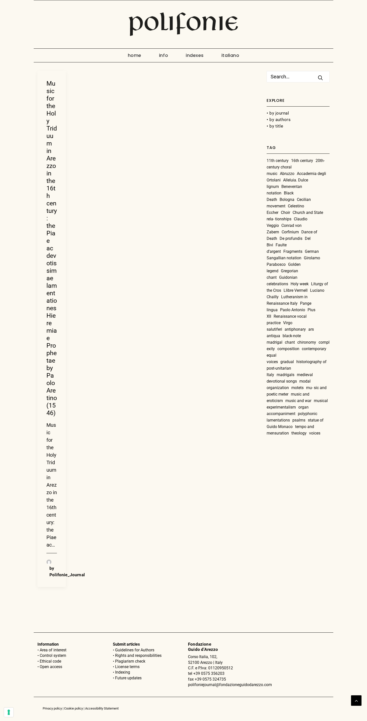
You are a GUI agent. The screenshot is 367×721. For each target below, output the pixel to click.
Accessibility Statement (102, 708)
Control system (53, 655)
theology (299, 433)
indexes (195, 55)
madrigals (285, 374)
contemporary (314, 348)
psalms (298, 420)
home (134, 55)
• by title (275, 126)
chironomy (306, 342)
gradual (287, 361)
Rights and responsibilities (138, 655)
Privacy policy (52, 708)
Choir (285, 212)
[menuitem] (139, 55)
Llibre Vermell (296, 290)
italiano (230, 55)
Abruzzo (287, 173)
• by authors (279, 119)
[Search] (298, 76)
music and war (298, 400)
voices (314, 433)
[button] (320, 77)
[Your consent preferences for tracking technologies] (8, 712)
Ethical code (50, 661)
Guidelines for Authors (134, 650)
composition (288, 348)
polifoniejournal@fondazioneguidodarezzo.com (230, 684)
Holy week (300, 284)
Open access (51, 666)
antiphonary (295, 329)
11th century (278, 160)
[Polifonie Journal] (183, 24)
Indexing (122, 672)
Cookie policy (73, 708)
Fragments (292, 251)
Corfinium (290, 232)
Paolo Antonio (292, 309)
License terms (127, 666)
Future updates (128, 678)
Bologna (287, 199)
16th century (302, 160)
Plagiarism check (130, 661)
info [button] (163, 55)
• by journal (278, 113)
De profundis (291, 238)
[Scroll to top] (356, 700)
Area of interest (53, 650)
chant (290, 342)
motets (297, 387)
